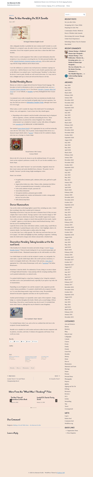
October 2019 (68, 202)
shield (27, 128)
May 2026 (67, 87)
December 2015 (69, 317)
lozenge (31, 133)
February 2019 (69, 222)
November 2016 (69, 289)
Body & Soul (68, 334)
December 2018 (69, 227)
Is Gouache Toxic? (54, 377)
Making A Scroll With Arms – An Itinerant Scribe (27, 425)
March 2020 (68, 190)
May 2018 (67, 245)
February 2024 (69, 155)
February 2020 (69, 192)
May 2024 (67, 147)
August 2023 (68, 170)
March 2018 (68, 249)
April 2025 (68, 120)
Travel (66, 406)
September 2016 (69, 294)
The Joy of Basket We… (75, 67)
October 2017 (68, 262)
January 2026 (68, 97)
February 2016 (69, 312)
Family (67, 346)
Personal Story (69, 376)
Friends (67, 349)
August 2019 (68, 207)
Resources (68, 391)
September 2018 (69, 235)
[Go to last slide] (11, 400)
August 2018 (68, 237)
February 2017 (69, 282)
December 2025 (69, 100)
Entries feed (68, 418)
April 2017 (68, 277)
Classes (67, 341)
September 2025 (69, 107)
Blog (66, 331)
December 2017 (69, 257)
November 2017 (69, 259)
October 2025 (68, 105)
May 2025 (67, 117)
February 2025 (69, 125)
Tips (66, 404)
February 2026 (69, 95)
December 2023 (69, 160)
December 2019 (69, 197)
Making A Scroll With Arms (14, 356)
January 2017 (68, 284)
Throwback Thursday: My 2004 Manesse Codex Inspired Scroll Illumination (31, 358)
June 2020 (67, 185)
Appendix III (19, 124)
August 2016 (68, 297)
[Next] (56, 400)
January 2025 (68, 127)
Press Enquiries (71, 433)
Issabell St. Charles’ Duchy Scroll (45, 398)
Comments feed (69, 421)
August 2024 (68, 140)
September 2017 (69, 264)
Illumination (26, 368)
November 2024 (69, 132)
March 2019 (68, 220)
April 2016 (68, 307)
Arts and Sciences (70, 324)
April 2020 (68, 187)
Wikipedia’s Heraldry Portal (35, 102)
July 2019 (67, 210)
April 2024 (68, 150)
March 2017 (68, 279)
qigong (67, 384)
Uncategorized (69, 409)
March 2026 (68, 92)
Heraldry (30, 91)
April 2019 (68, 217)
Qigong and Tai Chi (70, 386)
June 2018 (67, 242)
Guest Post (68, 351)
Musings (67, 369)
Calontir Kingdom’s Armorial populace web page (27, 61)
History (67, 356)
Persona (67, 374)
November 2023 (69, 162)
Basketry (67, 329)
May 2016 (67, 304)
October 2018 (68, 232)
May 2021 (67, 180)
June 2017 (67, 272)
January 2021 (68, 182)
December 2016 (69, 287)
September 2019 (69, 205)
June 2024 (67, 145)
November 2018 (69, 230)
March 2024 (68, 152)
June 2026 (67, 85)
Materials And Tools (70, 366)
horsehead (45, 263)
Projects (67, 381)
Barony (67, 326)
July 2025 (67, 112)
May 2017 (67, 274)
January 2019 (68, 225)
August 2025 (68, 110)
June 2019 (67, 212)
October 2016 (68, 292)
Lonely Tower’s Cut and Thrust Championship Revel (16, 378)
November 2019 (69, 200)
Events (67, 344)
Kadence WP (61, 472)
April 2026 (68, 90)
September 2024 (69, 137)
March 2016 (68, 309)
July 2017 (67, 269)
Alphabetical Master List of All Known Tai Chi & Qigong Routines (53, 2)
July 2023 (67, 172)
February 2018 (69, 252)
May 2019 (67, 215)
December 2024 (69, 130)
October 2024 (68, 135)
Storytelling (68, 401)
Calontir (67, 339)
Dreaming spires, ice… (75, 60)
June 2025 (67, 115)
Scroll (32, 368)
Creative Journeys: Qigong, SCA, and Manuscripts (50, 6)
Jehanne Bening (73, 51)
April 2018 (68, 247)
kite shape (49, 261)
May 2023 (67, 177)
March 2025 (68, 122)
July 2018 (67, 240)
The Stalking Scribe (44, 356)
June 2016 (67, 302)
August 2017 (68, 267)
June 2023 (67, 175)
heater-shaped (22, 128)
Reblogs (67, 389)
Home (68, 6)
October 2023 (68, 165)
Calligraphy (68, 336)
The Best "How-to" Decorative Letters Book (19, 398)
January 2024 (68, 157)
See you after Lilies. (70, 22)
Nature (67, 371)
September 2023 (69, 167)
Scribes (67, 399)
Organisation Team (72, 430)
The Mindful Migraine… (75, 73)
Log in (66, 416)
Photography (68, 379)
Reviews (67, 394)
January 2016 (68, 314)
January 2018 (68, 254)
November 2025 (69, 102)
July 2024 (67, 142)
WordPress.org (69, 423)
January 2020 (68, 195)
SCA (66, 396)
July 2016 (67, 299)
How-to (11, 15)
